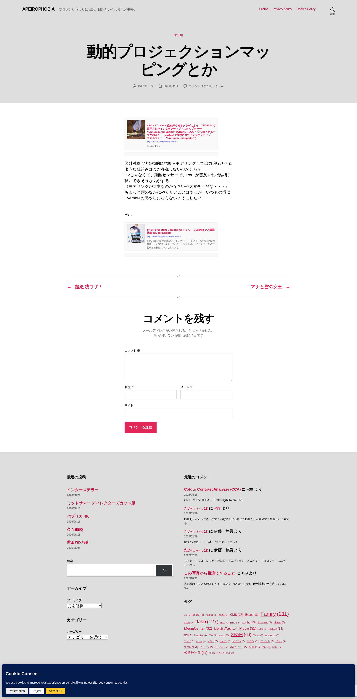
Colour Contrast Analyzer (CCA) (212, 489)
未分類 (178, 35)
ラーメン (206, 647)
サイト (129, 405)
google (248, 622)
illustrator (265, 622)
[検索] (164, 570)
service (223, 635)
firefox (188, 622)
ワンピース (221, 647)
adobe (198, 614)
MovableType (225, 628)
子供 (266, 647)
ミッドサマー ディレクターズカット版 (101, 503)
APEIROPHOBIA (38, 9)
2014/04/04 (171, 86)
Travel (258, 635)
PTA (212, 635)
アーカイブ (74, 600)
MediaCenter (198, 628)
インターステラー (83, 490)
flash (206, 621)
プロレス (191, 647)
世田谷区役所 (78, 542)
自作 (230, 653)
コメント (132, 350)
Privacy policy (282, 9)
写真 (254, 647)
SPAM (241, 634)
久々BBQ (75, 529)
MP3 (262, 629)
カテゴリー (74, 631)
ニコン (252, 641)
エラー (213, 641)
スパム (225, 641)
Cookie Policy (306, 9)
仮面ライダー (238, 647)
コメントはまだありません (206, 86)
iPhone (279, 622)
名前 (129, 387)
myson (275, 628)
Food (234, 622)
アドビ (189, 641)
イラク (200, 641)
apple (223, 614)
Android (211, 615)
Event (252, 614)
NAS (188, 635)
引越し (276, 647)
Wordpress (272, 635)
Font (224, 622)
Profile (263, 9)
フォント (267, 641)
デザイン (238, 641)
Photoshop (200, 635)
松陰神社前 (195, 653)
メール (186, 387)
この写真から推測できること (209, 573)
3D (187, 615)
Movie (247, 628)
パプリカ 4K (78, 516)
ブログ (280, 641)
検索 (70, 561)
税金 (220, 653)
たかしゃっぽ (196, 508)
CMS (236, 614)
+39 (150, 86)
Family (274, 614)
